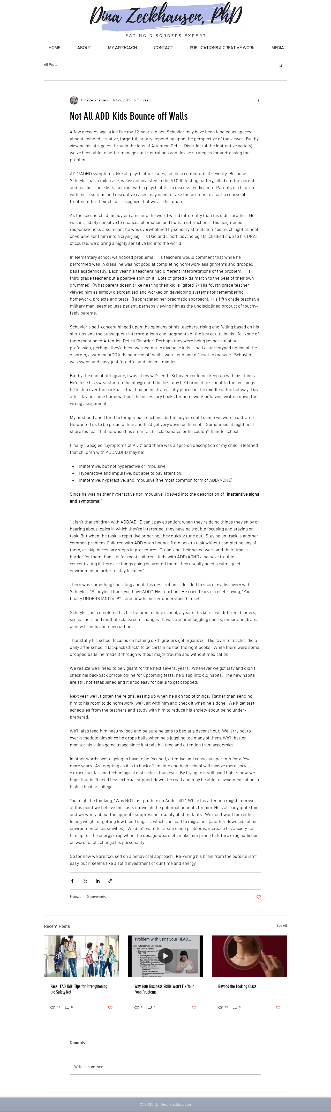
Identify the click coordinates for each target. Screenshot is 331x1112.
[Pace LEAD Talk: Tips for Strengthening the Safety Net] (81, 956)
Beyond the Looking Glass (237, 986)
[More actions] (258, 100)
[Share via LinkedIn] (97, 881)
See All (281, 926)
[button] (280, 65)
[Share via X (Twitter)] (84, 881)
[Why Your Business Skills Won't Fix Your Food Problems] (165, 956)
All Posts (50, 65)
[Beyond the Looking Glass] (249, 956)
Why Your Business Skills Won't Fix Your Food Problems (164, 989)
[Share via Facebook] (72, 881)
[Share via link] (110, 881)
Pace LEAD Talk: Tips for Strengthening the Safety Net (78, 989)
